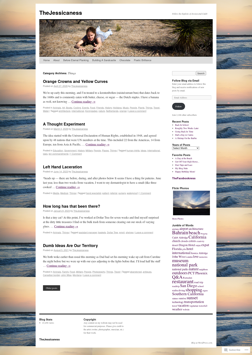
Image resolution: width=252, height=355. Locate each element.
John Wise (66, 275)
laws (45, 153)
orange (123, 110)
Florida (177, 248)
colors (192, 241)
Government (70, 150)
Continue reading (83, 101)
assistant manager (88, 232)
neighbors (203, 269)
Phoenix (201, 272)
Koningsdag (91, 110)
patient (105, 193)
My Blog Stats (181, 168)
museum (180, 260)
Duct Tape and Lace (183, 164)
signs (205, 290)
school (201, 286)
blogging (204, 233)
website (186, 309)
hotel (190, 248)
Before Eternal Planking (76, 60)
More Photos (178, 218)
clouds (184, 241)
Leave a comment (137, 110)
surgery (122, 193)
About (56, 60)
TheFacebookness (184, 178)
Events (85, 107)
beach (194, 232)
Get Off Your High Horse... (187, 161)
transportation (194, 301)
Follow (178, 106)
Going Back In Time (184, 131)
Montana (77, 275)
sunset (192, 297)
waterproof (132, 193)
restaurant (183, 281)
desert (175, 245)
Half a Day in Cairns (184, 134)
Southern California (188, 293)
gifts (184, 249)
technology (178, 302)
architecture (64, 110)
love (196, 256)
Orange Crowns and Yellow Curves (75, 81)
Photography (98, 271)
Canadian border (51, 275)
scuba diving (178, 290)
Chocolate (125, 60)
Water (46, 110)
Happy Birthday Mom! (185, 171)
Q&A (177, 277)
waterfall (203, 305)
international (78, 110)
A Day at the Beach (183, 158)
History (108, 107)
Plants (141, 107)
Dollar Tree (112, 232)
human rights (133, 150)
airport (183, 228)
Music (126, 107)
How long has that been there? (71, 206)
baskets (102, 232)
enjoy (198, 245)
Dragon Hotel (187, 245)
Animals (57, 107)
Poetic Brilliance (142, 60)
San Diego (188, 285)
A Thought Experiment (64, 124)
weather (177, 309)
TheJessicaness (60, 12)
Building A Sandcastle (104, 60)
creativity (200, 241)
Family (65, 271)
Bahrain (180, 232)
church (176, 241)
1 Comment (76, 153)
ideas (143, 150)
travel (174, 305)
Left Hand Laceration (62, 166)
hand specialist (93, 193)
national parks (180, 269)
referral (113, 193)
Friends (100, 107)
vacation (183, 305)
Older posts (51, 288)
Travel (156, 107)
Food (92, 107)
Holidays (117, 107)
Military (89, 150)
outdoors (180, 273)
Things (149, 107)
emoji (122, 232)
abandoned (136, 271)
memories (203, 256)
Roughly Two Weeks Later (187, 128)
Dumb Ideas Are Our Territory (70, 245)
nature (102, 110)
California (197, 237)
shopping (194, 290)
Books (69, 107)
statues (175, 298)
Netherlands (112, 110)
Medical (64, 193)
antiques (147, 271)
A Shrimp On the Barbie (186, 138)
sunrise (182, 298)
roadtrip (175, 286)
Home (46, 60)
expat (205, 244)
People (133, 107)
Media (56, 193)
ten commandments (58, 153)
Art (63, 107)
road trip (198, 282)
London (189, 256)
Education (58, 150)
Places (105, 150)
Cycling (77, 107)
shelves (130, 232)
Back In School (182, 124)
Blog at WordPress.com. (202, 342)
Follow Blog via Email (185, 80)
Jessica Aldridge (199, 253)
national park (185, 264)
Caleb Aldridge (180, 237)
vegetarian (193, 305)
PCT (191, 273)
